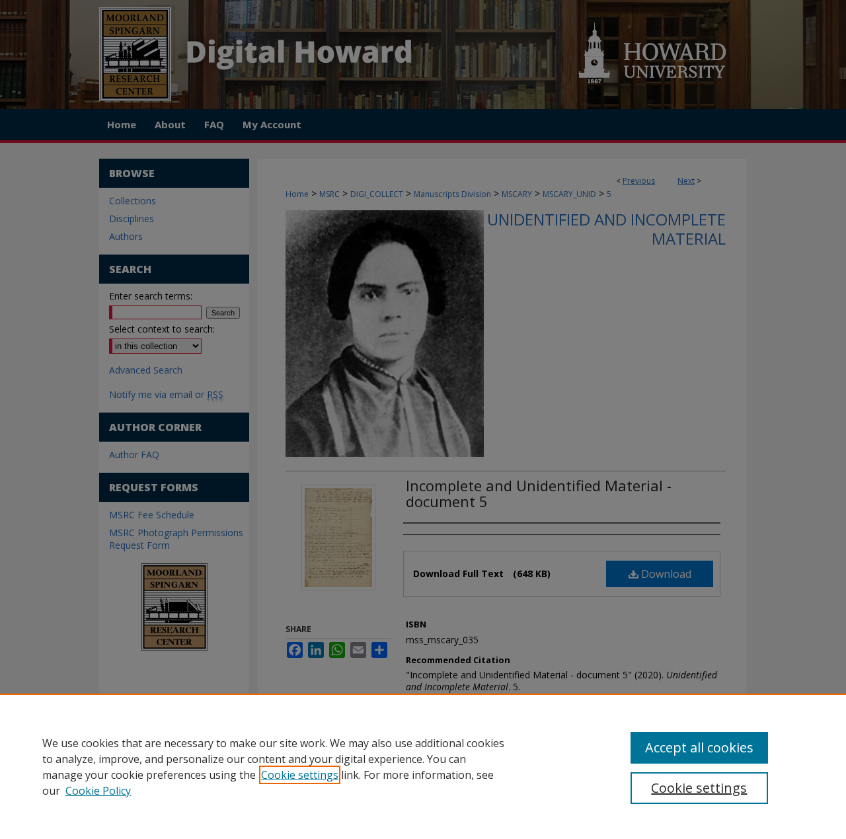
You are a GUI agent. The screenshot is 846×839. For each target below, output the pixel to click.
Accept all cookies (699, 747)
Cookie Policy (98, 790)
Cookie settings (299, 775)
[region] (423, 766)
